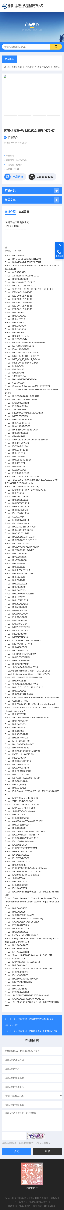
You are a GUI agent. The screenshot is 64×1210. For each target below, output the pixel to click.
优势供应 (57, 67)
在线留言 (24, 211)
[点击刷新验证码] (36, 1136)
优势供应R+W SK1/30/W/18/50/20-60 (35, 1019)
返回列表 (13, 1025)
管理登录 (37, 1205)
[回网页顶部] (59, 245)
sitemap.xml (50, 1205)
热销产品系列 (43, 67)
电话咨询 (59, 256)
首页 (20, 67)
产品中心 (9, 59)
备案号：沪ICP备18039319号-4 (34, 1202)
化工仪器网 (24, 1205)
